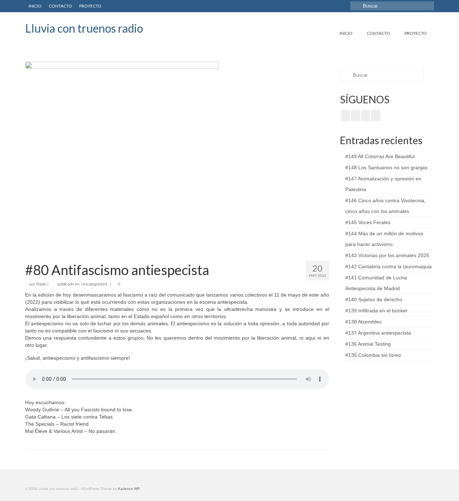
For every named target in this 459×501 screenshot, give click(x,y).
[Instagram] (365, 115)
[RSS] (375, 115)
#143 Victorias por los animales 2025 (387, 255)
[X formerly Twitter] (355, 115)
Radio (41, 284)
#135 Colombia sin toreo (373, 355)
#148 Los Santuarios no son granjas (386, 167)
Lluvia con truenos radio (84, 28)
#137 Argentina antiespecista (378, 333)
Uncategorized (94, 284)
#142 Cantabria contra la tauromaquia (388, 266)
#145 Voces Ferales (368, 222)
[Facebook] (345, 115)
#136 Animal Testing (368, 344)
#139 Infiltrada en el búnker (376, 310)
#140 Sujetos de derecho (373, 299)
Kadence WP (129, 489)
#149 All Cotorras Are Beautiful (380, 156)
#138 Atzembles (363, 322)
